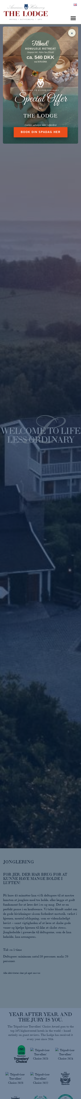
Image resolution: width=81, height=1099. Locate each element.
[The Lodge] (40, 10)
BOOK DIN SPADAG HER (40, 132)
